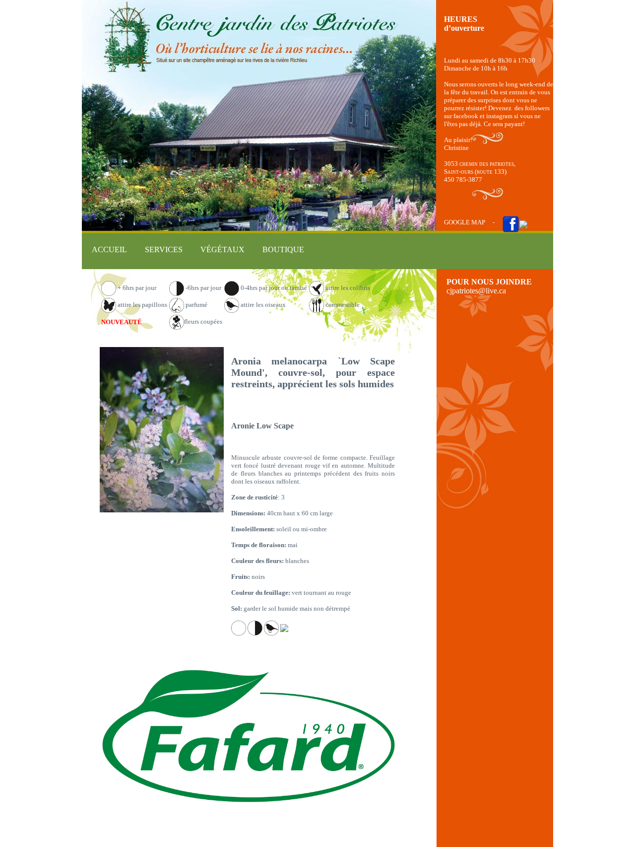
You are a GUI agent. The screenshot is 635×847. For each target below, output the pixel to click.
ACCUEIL (109, 249)
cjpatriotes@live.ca (476, 290)
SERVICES (164, 249)
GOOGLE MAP (464, 222)
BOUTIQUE (283, 249)
